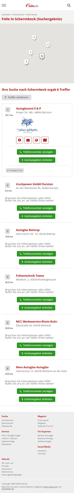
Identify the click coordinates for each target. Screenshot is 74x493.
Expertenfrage (8, 441)
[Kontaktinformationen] (28, 140)
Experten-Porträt (45, 426)
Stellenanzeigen (45, 441)
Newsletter (6, 444)
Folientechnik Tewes (30, 276)
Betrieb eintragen (45, 435)
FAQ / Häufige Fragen (11, 435)
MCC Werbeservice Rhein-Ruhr (36, 321)
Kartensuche (7, 423)
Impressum (7, 469)
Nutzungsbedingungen (12, 474)
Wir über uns (7, 463)
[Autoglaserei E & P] (27, 124)
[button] (42, 57)
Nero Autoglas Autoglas (32, 367)
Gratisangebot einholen (38, 160)
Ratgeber (42, 423)
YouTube (42, 453)
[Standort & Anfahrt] (45, 140)
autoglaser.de (8, 488)
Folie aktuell (43, 420)
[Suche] (68, 5)
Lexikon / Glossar (9, 438)
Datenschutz (7, 471)
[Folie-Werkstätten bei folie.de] (37, 5)
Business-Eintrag (45, 438)
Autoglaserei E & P (28, 108)
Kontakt (5, 466)
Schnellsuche (18, 14)
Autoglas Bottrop (28, 230)
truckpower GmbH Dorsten (34, 184)
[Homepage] (36, 140)
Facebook (42, 450)
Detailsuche (7, 426)
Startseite (6, 14)
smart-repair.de (50, 486)
